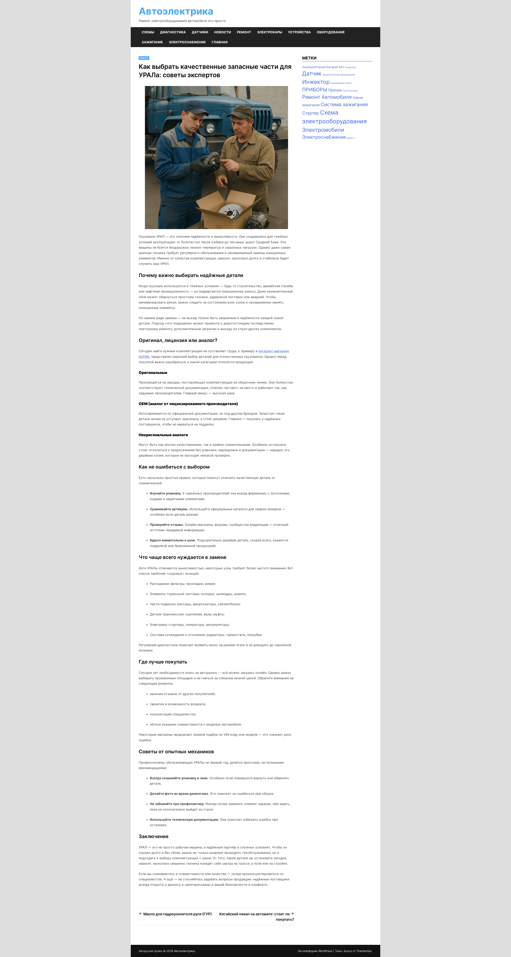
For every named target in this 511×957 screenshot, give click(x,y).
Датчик (312, 73)
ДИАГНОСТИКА (173, 32)
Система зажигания (344, 104)
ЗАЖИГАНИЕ (152, 42)
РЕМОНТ (244, 32)
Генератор (350, 67)
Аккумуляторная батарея (320, 67)
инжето (351, 138)
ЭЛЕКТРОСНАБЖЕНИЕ (187, 42)
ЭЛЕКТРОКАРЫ (269, 32)
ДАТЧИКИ (200, 32)
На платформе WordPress (315, 951)
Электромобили (323, 130)
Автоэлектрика (176, 11)
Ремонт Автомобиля (327, 97)
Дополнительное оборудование (339, 74)
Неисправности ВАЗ (341, 83)
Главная (220, 42)
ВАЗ (341, 67)
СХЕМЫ (148, 32)
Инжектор (316, 81)
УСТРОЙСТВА (299, 32)
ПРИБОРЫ (314, 90)
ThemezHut (363, 951)
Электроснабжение (324, 137)
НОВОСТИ (222, 32)
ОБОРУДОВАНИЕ (331, 32)
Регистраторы (350, 90)
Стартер (310, 113)
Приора (335, 90)
